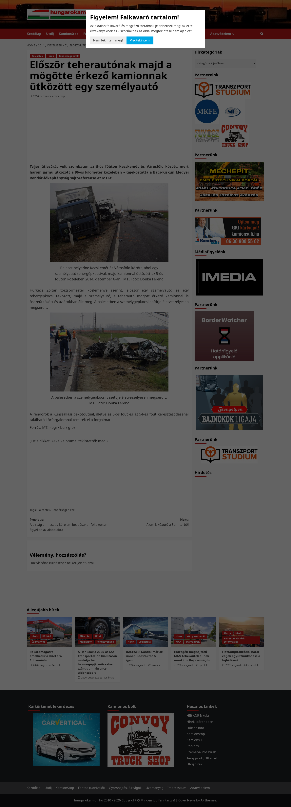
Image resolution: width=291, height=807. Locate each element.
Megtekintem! (139, 40)
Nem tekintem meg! (108, 40)
